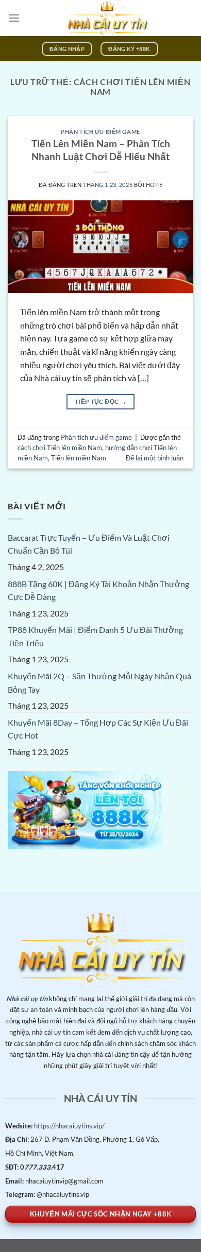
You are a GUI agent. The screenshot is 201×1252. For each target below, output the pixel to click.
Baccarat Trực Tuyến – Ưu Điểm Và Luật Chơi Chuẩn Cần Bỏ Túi (89, 544)
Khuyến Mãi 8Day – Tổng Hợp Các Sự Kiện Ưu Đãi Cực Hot (98, 729)
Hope (154, 184)
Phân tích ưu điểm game (100, 131)
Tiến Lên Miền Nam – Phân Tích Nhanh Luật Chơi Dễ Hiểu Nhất (100, 150)
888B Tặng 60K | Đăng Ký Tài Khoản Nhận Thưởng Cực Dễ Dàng (98, 590)
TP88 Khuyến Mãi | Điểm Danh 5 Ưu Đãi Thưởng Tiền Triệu (95, 636)
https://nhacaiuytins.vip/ (68, 1126)
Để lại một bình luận (154, 458)
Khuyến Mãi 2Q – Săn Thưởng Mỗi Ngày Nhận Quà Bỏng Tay (99, 682)
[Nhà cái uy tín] (107, 18)
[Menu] (14, 17)
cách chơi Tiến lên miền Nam (60, 447)
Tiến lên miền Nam (78, 458)
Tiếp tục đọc (100, 401)
